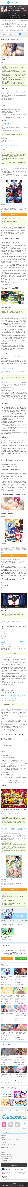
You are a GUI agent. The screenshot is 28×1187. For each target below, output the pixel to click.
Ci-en (8, 1173)
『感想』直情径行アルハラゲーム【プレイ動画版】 (20, 1034)
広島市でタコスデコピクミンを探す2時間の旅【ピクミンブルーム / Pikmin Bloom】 (7, 997)
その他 (3, 813)
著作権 (3, 1151)
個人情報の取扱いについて (7, 1156)
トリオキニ (7, 1177)
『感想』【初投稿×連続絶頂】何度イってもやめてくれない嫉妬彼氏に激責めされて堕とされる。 (20, 978)
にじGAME (21, 1169)
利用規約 (4, 1137)
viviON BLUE (21, 1173)
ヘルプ (3, 1141)
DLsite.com (7, 1169)
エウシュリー (6, 30)
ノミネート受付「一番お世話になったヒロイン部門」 (14, 809)
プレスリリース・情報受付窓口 (8, 1144)
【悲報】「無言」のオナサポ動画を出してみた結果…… (20, 1076)
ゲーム (18, 17)
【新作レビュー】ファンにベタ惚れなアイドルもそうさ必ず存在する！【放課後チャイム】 (20, 1016)
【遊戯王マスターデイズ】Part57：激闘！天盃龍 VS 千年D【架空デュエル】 (20, 997)
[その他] (22, 34)
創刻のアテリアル (15, 30)
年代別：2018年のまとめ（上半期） (6, 937)
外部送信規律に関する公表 (7, 1158)
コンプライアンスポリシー (7, 1160)
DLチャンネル (14, 2)
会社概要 (4, 1135)
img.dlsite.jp (6, 57)
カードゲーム (24, 30)
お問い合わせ (5, 1142)
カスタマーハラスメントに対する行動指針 (11, 1139)
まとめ (10, 1110)
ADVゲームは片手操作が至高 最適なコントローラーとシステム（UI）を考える (7, 978)
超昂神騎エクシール (6, 543)
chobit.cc (6, 608)
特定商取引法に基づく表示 (7, 1154)
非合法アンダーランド (6, 879)
